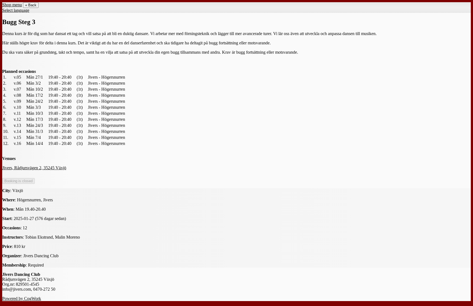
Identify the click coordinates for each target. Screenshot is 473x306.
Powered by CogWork (21, 298)
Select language (15, 10)
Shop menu (12, 4)
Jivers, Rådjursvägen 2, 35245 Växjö (34, 167)
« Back (30, 5)
